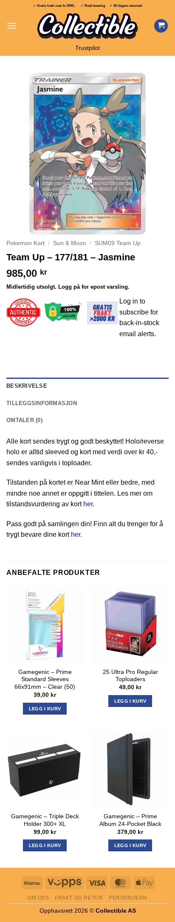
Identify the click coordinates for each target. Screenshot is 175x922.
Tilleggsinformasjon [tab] (41, 403)
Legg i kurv (45, 845)
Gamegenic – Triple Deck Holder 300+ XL (45, 820)
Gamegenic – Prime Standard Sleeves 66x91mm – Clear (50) (44, 679)
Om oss (38, 898)
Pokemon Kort (25, 243)
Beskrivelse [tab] (26, 386)
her (88, 504)
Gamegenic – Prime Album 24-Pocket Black (130, 820)
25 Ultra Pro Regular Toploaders (130, 676)
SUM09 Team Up (118, 243)
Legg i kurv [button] (45, 708)
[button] (11, 25)
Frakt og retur (79, 898)
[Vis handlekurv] (161, 26)
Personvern (128, 898)
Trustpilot (87, 48)
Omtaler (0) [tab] (24, 420)
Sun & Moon (69, 243)
